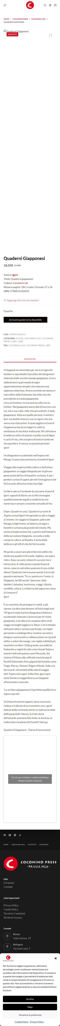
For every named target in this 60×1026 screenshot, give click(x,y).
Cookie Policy (21, 1021)
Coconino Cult (20, 283)
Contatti (32, 844)
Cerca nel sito (18, 844)
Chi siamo (43, 844)
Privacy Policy (37, 1021)
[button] (55, 958)
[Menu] (5, 5)
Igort (14, 341)
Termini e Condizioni (14, 913)
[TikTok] (20, 835)
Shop (6, 844)
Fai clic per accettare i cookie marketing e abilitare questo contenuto (30, 779)
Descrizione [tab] (30, 359)
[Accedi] (50, 5)
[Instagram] (15, 835)
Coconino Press (35, 345)
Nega (30, 1007)
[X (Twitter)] (10, 835)
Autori (19, 338)
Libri (20, 341)
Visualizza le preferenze (30, 1015)
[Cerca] (45, 5)
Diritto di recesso (13, 917)
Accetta (30, 999)
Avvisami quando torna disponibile (25, 319)
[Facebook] (5, 835)
